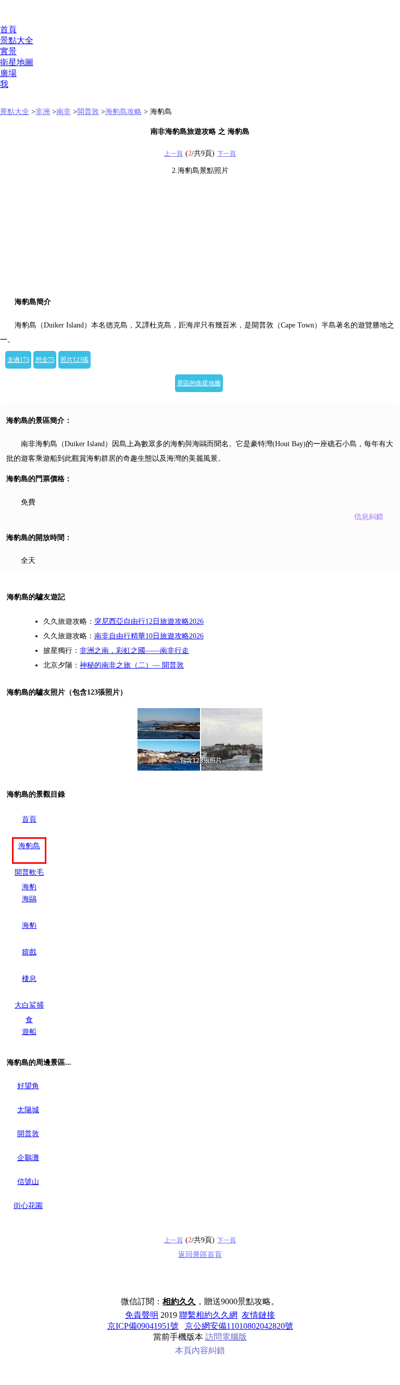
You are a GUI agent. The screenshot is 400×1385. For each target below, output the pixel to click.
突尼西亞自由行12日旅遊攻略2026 (149, 621)
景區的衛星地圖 (199, 383)
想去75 (44, 359)
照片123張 (74, 359)
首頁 (8, 29)
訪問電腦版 (226, 1336)
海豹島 (29, 846)
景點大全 (16, 40)
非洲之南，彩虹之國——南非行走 (134, 650)
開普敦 (88, 112)
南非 (63, 112)
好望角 (28, 1086)
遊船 (29, 1032)
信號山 (28, 1182)
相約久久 (179, 1301)
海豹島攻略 (123, 112)
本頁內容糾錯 (200, 1350)
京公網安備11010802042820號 (239, 1325)
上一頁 (173, 153)
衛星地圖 (16, 62)
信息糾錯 (368, 517)
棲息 (29, 979)
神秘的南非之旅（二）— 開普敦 (132, 665)
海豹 (29, 925)
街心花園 (28, 1206)
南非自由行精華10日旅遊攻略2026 (149, 636)
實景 (8, 51)
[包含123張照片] (200, 739)
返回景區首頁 (200, 1254)
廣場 (8, 73)
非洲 (42, 112)
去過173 (18, 359)
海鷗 (29, 899)
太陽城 (28, 1110)
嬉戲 (29, 952)
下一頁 (226, 153)
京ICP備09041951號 (143, 1325)
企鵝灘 (28, 1158)
